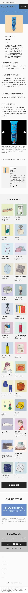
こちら (6, 591)
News (3, 573)
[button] (3, 132)
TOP (2, 557)
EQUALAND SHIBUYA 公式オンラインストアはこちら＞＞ (13, 159)
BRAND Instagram (23, 538)
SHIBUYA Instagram (4, 538)
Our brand (15, 12)
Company (17, 582)
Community (24, 12)
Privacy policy (11, 582)
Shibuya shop (5, 12)
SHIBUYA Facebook (14, 538)
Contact (4, 577)
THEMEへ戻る (14, 485)
